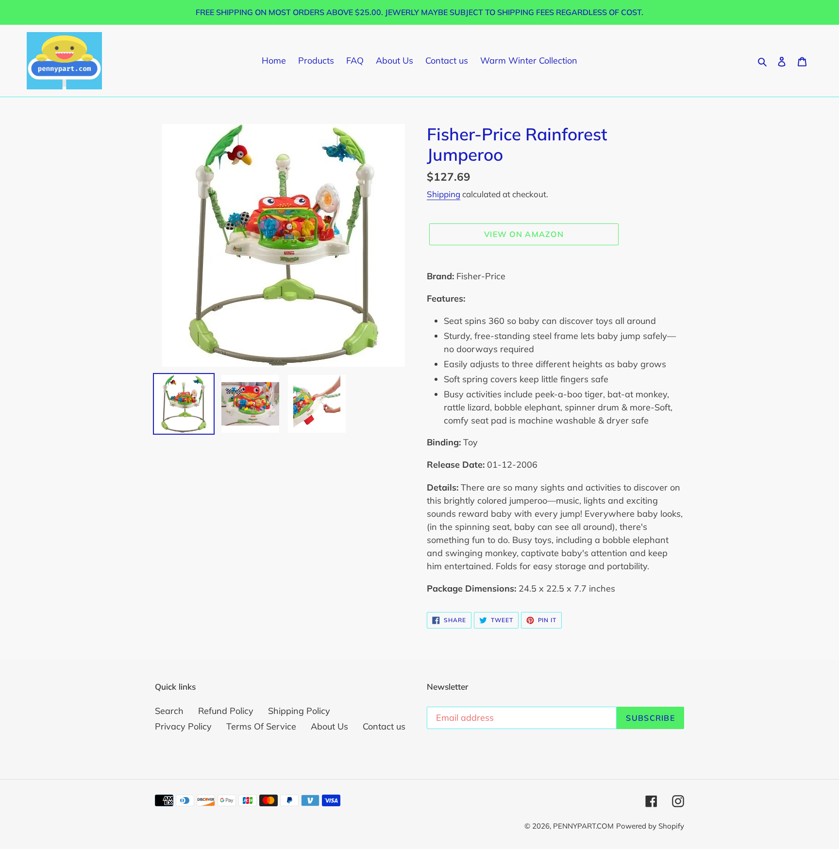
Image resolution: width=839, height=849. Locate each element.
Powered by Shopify (650, 826)
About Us (329, 726)
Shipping (443, 194)
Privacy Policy (183, 726)
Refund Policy (225, 710)
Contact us (384, 726)
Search (169, 710)
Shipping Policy (299, 710)
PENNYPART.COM (583, 826)
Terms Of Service (261, 726)
